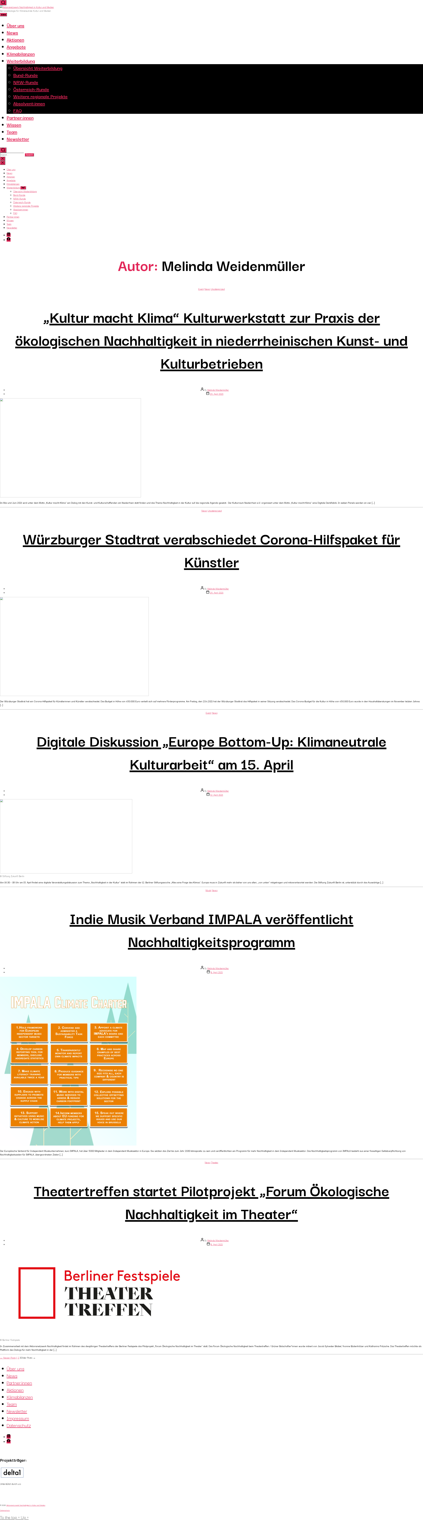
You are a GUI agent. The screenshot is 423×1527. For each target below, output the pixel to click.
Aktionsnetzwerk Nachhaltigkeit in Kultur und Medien (25, 1505)
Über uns (15, 25)
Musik (208, 890)
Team (12, 131)
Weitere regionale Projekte (40, 96)
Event (201, 289)
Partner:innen (20, 117)
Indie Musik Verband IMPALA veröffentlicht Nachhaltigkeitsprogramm (211, 929)
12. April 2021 (216, 795)
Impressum (18, 1417)
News (12, 32)
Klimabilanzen (21, 53)
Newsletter (18, 138)
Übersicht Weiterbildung (37, 67)
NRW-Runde (25, 81)
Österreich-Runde (31, 89)
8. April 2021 (217, 1244)
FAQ (17, 110)
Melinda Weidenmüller (218, 390)
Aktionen (15, 39)
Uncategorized (218, 289)
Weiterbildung (21, 60)
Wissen (14, 124)
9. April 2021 (217, 972)
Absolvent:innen (29, 103)
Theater (214, 1162)
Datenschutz (19, 1425)
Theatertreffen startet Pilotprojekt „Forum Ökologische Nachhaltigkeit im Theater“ (211, 1201)
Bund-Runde (25, 74)
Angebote (16, 46)
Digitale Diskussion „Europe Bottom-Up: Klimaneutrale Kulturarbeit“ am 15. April (211, 751)
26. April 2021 (216, 394)
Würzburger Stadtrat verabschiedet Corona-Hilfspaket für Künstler (211, 549)
